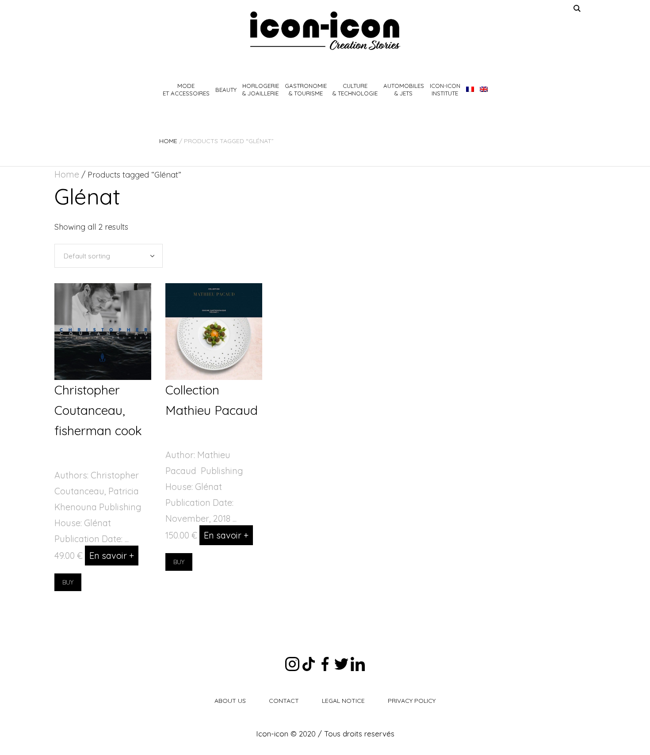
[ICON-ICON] (325, 31)
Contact (284, 701)
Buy (67, 582)
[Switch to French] (470, 89)
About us (230, 701)
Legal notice (343, 701)
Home (168, 141)
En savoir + (111, 555)
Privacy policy (412, 701)
